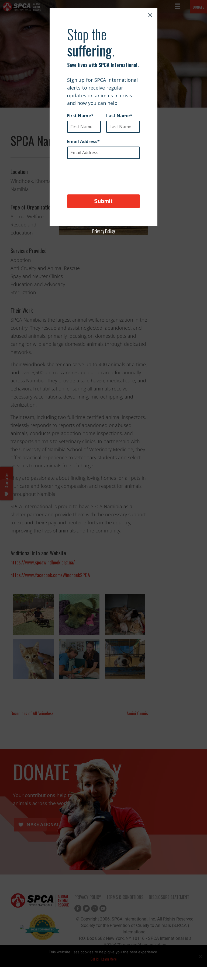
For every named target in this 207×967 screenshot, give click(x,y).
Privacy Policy (103, 231)
